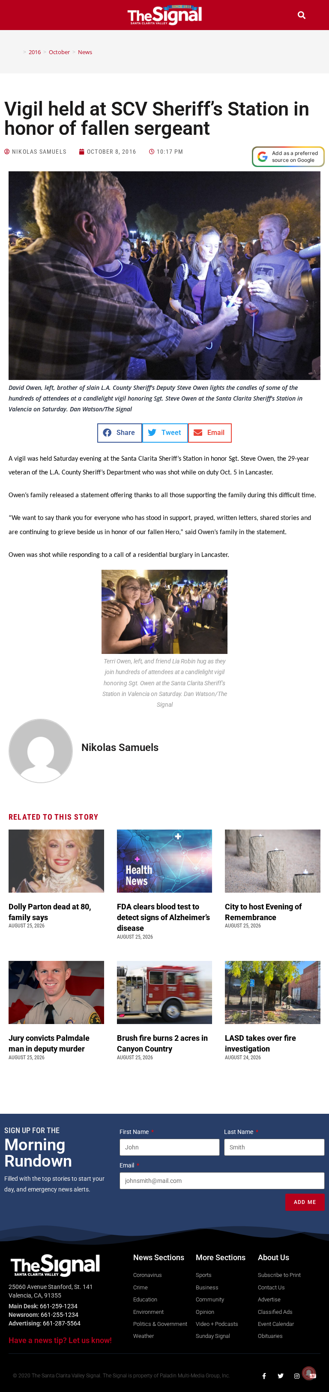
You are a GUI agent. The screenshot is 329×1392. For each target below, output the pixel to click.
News (85, 52)
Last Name (239, 1131)
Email (127, 1165)
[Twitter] (281, 1376)
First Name (135, 1131)
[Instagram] (297, 1376)
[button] (27, 16)
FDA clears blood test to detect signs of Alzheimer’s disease (163, 917)
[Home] (18, 52)
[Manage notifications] (309, 1373)
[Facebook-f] (264, 1376)
